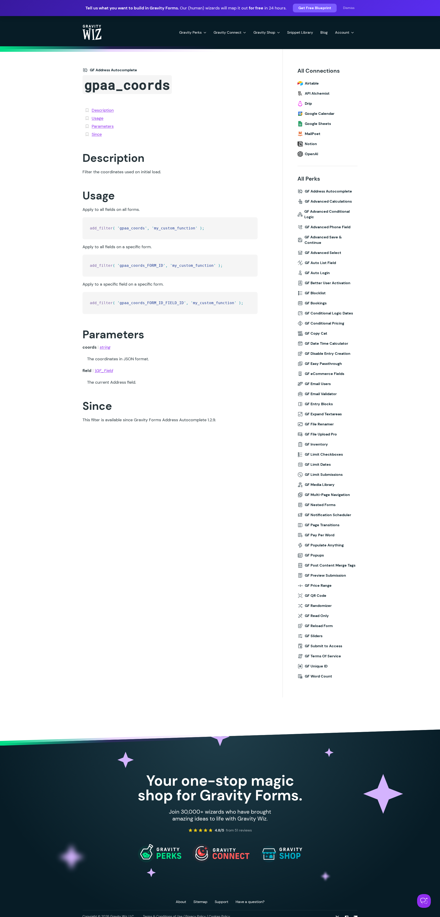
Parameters (103, 126)
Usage (97, 118)
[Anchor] (75, 158)
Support (221, 901)
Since (97, 134)
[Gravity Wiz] (91, 32)
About (181, 901)
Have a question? (250, 901)
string (105, 347)
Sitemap (200, 901)
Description (103, 110)
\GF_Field (104, 370)
